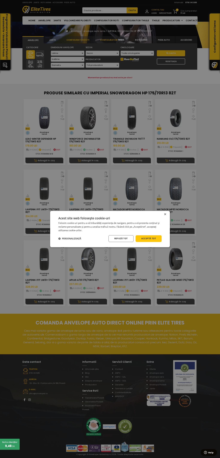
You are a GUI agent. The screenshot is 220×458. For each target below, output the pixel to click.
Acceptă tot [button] (148, 238)
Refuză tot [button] (121, 238)
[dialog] (110, 229)
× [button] (165, 214)
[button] (69, 238)
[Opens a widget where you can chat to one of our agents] (209, 453)
